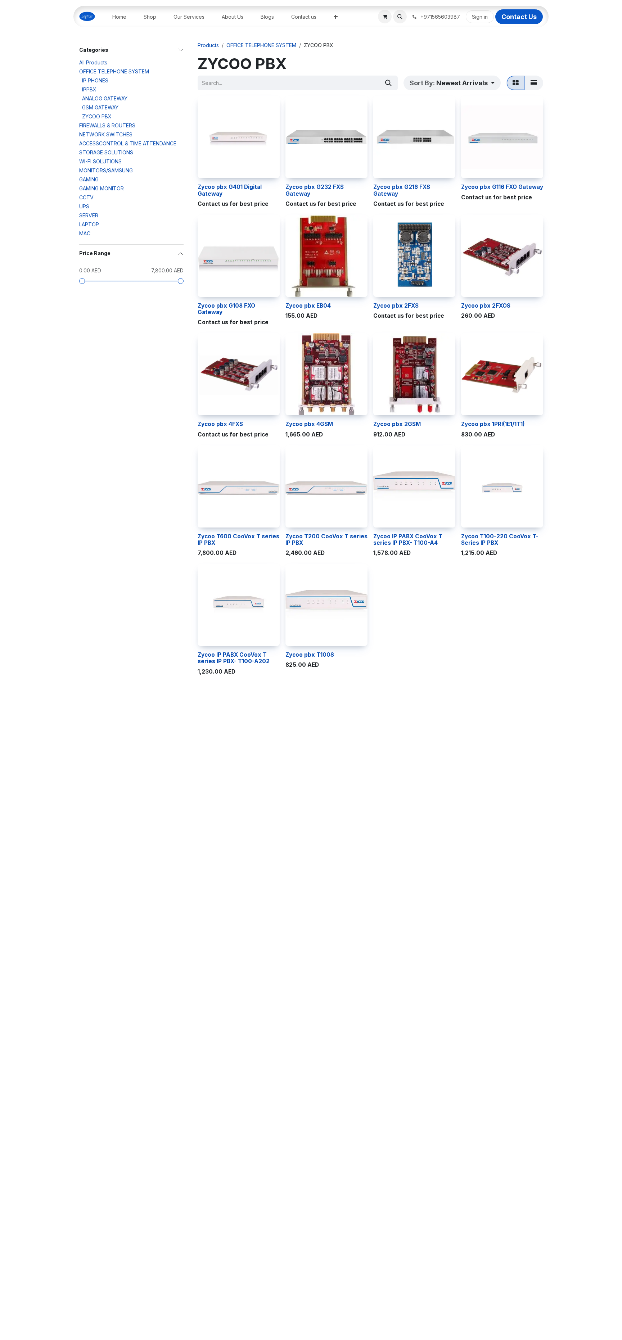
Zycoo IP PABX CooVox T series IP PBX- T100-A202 (234, 658)
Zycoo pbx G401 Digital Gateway (230, 190)
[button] (400, 16)
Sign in (480, 17)
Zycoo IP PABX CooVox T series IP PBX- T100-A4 (407, 539)
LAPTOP (89, 225)
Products (208, 45)
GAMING (89, 180)
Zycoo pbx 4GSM (309, 424)
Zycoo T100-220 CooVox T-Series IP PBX (499, 539)
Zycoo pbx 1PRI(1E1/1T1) (493, 424)
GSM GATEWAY (100, 108)
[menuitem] (119, 16)
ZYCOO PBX (97, 117)
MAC (84, 234)
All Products (93, 63)
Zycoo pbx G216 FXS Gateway (401, 190)
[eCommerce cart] (385, 16)
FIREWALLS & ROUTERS (107, 126)
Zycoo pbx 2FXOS (485, 305)
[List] (533, 83)
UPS (84, 207)
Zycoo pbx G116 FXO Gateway (502, 187)
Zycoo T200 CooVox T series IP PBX (326, 539)
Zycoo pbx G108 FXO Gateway (226, 309)
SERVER (88, 216)
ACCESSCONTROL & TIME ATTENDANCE (127, 144)
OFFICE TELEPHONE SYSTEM (114, 72)
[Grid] (515, 83)
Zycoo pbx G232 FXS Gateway (314, 190)
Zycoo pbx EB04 (308, 305)
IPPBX (89, 90)
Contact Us (519, 17)
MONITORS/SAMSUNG (106, 171)
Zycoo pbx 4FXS (220, 424)
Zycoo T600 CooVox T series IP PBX (238, 539)
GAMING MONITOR (101, 189)
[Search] (388, 83)
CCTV (86, 198)
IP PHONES (95, 81)
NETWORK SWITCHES (105, 135)
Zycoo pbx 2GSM (397, 424)
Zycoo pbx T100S (309, 654)
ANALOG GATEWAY (104, 99)
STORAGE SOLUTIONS (106, 153)
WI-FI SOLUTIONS (100, 162)
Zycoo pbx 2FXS (396, 305)
